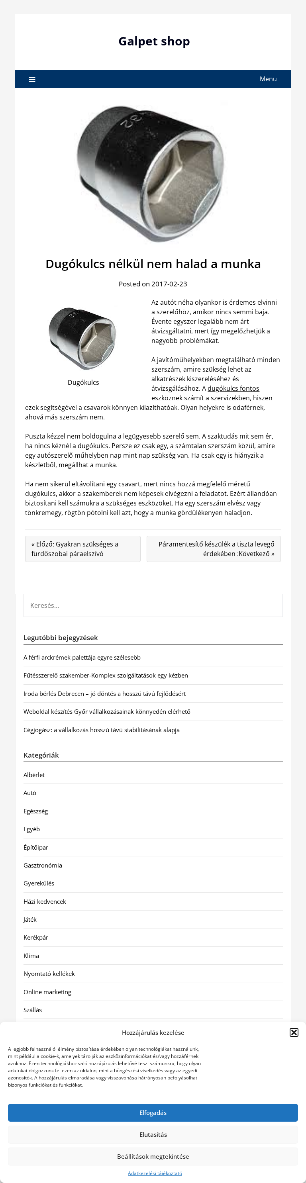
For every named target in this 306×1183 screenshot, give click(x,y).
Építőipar (36, 847)
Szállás (33, 1010)
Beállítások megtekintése (153, 1156)
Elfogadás (153, 1112)
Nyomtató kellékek (49, 973)
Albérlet (34, 775)
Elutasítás (153, 1134)
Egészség (36, 811)
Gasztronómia (43, 865)
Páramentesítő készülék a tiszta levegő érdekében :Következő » (217, 549)
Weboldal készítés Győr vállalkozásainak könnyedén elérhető (107, 711)
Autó (30, 793)
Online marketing (47, 992)
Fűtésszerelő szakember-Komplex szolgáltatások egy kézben (106, 675)
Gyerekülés (39, 883)
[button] (294, 1032)
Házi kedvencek (45, 901)
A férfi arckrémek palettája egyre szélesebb (82, 657)
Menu (268, 78)
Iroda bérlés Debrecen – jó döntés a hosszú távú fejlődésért (105, 693)
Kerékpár (36, 937)
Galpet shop (154, 41)
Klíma (31, 956)
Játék (30, 919)
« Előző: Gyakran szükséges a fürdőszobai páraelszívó (74, 549)
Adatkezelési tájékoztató (155, 1173)
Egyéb (32, 829)
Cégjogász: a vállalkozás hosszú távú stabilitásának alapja (102, 730)
